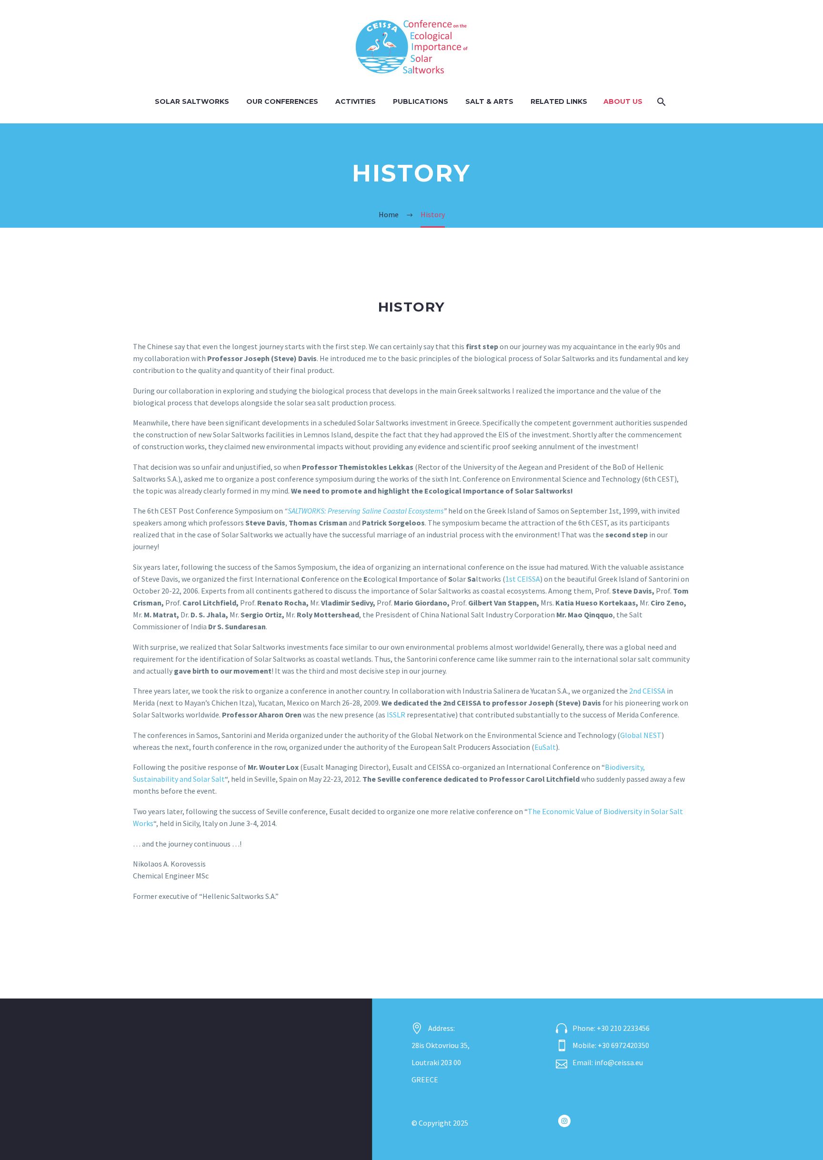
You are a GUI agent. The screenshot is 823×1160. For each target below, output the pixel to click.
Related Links (559, 101)
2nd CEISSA (647, 691)
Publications (420, 101)
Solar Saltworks (192, 101)
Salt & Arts (489, 101)
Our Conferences (282, 101)
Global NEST (641, 735)
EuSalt (545, 747)
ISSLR (396, 714)
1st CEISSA (522, 579)
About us (622, 101)
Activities (355, 101)
